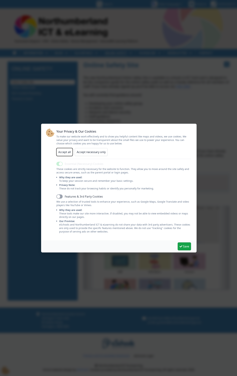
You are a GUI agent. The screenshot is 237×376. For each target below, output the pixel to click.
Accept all (64, 152)
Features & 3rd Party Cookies (84, 196)
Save (185, 246)
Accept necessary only (91, 152)
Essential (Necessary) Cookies (84, 164)
